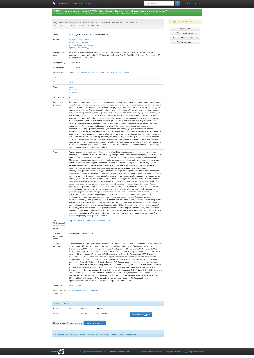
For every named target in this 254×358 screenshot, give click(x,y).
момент (72, 92)
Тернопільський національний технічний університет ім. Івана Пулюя (99, 72)
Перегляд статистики (95, 322)
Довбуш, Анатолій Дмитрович (81, 39)
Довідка (89, 3)
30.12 (71, 82)
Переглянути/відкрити (140, 314)
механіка (73, 89)
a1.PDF (56, 313)
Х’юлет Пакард (180, 351)
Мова (196, 3)
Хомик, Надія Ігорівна (78, 42)
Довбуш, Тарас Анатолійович (81, 44)
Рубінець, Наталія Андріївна (81, 47)
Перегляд (76, 3)
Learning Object (76, 285)
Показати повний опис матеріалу (67, 322)
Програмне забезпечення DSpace (95, 351)
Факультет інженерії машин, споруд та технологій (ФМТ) (141, 11)
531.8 (71, 77)
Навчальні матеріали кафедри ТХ (137, 13)
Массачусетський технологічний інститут (153, 351)
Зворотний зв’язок (196, 351)
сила (71, 87)
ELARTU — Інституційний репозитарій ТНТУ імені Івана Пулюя (83, 11)
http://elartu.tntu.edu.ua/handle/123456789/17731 (90, 220)
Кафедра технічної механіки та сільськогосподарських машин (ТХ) (87, 13)
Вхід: (188, 3)
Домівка (64, 3)
